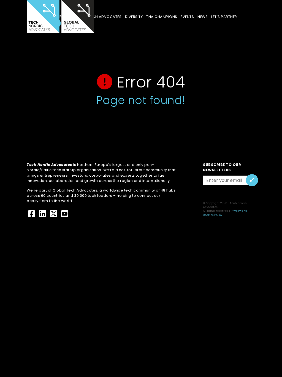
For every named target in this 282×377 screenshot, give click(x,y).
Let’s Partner (224, 16)
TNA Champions (161, 16)
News (202, 16)
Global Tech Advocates (97, 16)
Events (187, 16)
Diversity (134, 16)
